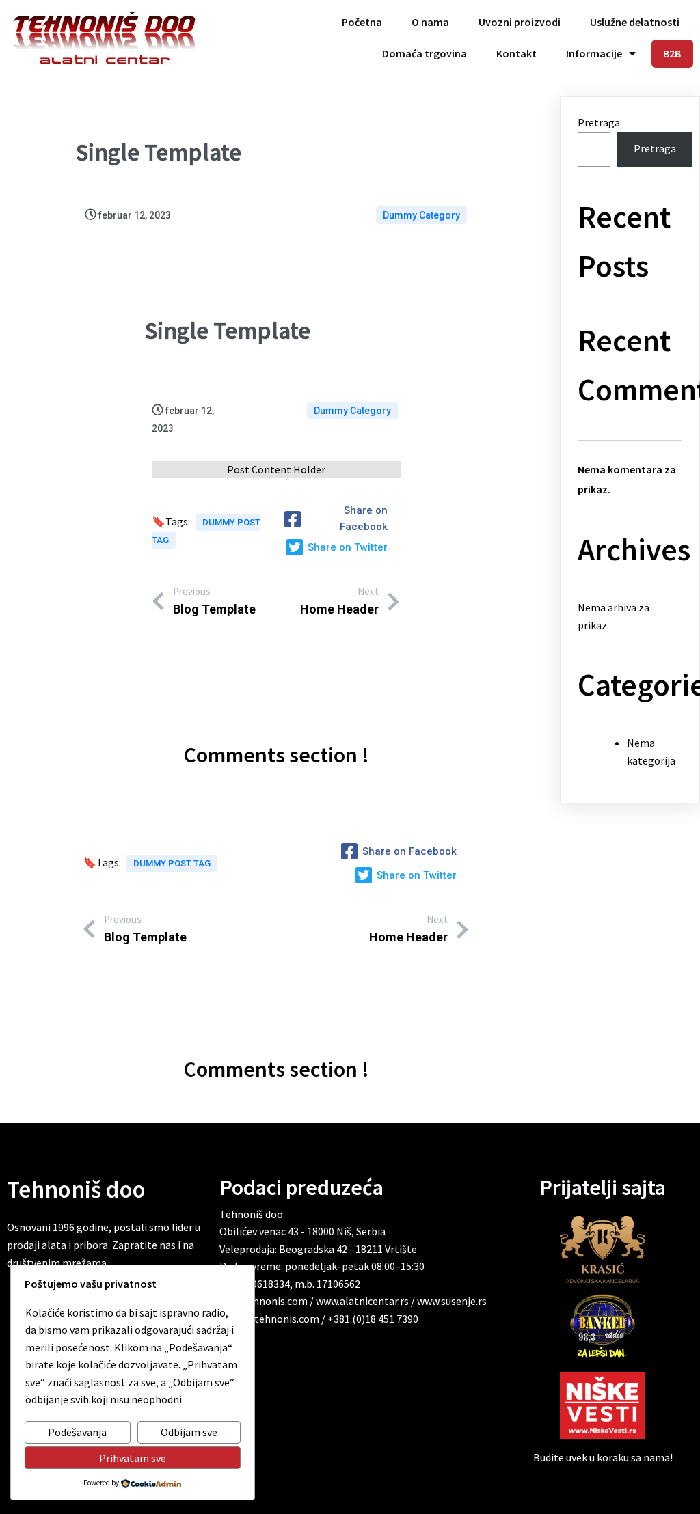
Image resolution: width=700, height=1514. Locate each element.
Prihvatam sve (132, 1458)
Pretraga (599, 122)
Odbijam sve (189, 1432)
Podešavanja (77, 1432)
